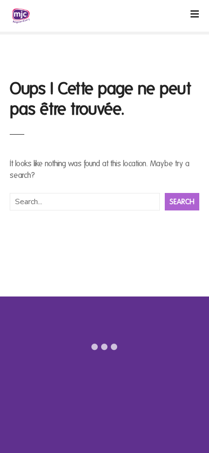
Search (182, 202)
